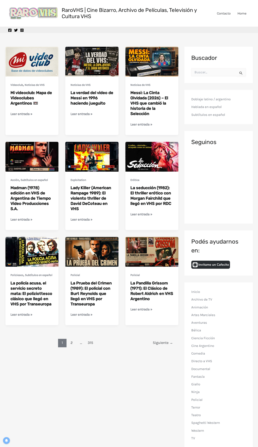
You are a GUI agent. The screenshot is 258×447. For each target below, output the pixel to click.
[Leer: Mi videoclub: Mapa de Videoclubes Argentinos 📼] (32, 61)
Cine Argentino (202, 346)
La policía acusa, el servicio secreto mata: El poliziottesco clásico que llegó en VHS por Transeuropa (31, 293)
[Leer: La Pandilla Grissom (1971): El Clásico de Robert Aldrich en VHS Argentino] (152, 251)
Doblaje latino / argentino (211, 99)
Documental (200, 369)
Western (197, 430)
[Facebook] (10, 30)
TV (193, 438)
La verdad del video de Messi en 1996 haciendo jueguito (92, 98)
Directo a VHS (201, 361)
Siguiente (163, 342)
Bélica (196, 330)
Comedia (198, 353)
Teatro (196, 415)
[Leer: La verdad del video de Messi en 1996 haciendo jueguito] (92, 61)
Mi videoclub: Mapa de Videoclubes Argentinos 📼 (31, 98)
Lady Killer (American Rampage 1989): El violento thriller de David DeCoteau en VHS (91, 198)
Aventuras (199, 322)
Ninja (195, 392)
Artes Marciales (203, 315)
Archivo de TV (201, 299)
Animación (199, 307)
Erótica (134, 180)
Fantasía (198, 376)
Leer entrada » (21, 114)
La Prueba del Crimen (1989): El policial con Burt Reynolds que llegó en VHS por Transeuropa (91, 293)
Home (242, 13)
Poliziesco (16, 275)
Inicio (195, 292)
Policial (75, 275)
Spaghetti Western (205, 423)
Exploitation (78, 180)
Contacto (224, 13)
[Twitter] (16, 30)
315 (90, 342)
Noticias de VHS (35, 85)
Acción (14, 180)
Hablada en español (206, 107)
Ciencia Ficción (203, 338)
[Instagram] (22, 30)
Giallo (195, 384)
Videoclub (16, 85)
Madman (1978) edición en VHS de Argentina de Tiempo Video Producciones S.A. (30, 198)
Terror (195, 407)
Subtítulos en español (34, 180)
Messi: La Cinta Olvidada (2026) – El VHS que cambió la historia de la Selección (149, 103)
